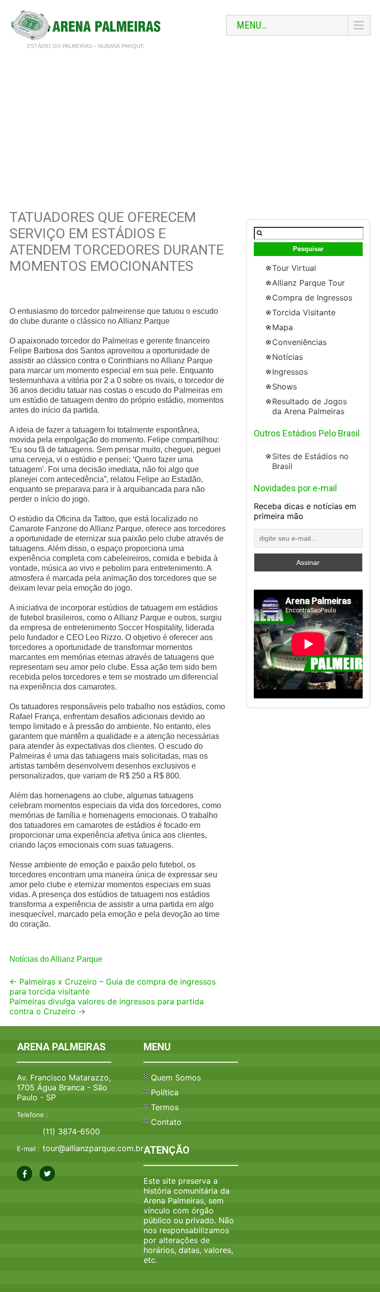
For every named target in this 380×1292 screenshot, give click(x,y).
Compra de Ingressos (312, 297)
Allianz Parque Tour (308, 283)
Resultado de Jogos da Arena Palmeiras (309, 406)
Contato (166, 1122)
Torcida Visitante (303, 312)
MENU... (252, 25)
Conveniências (299, 342)
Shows (284, 386)
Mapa (282, 327)
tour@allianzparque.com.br (93, 1148)
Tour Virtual (294, 268)
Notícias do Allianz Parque (55, 959)
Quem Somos (176, 1077)
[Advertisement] (190, 130)
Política (165, 1092)
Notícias (287, 357)
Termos (165, 1107)
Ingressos (290, 372)
